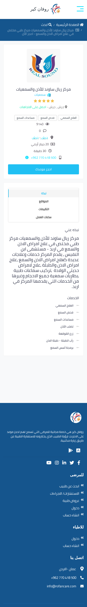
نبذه (43, 193)
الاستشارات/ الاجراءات (64, 493)
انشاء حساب (71, 515)
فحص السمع (47, 117)
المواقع (43, 201)
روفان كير (40, 8)
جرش (44, 137)
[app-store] (78, 450)
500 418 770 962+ (43, 158)
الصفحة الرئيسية (68, 24)
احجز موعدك (43, 169)
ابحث (44, 24)
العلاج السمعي (68, 117)
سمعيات (40, 95)
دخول (75, 508)
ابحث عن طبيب (69, 486)
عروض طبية (71, 500)
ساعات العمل (44, 217)
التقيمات (44, 209)
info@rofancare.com (61, 586)
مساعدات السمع (26, 117)
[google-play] (70, 450)
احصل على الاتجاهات (33, 107)
